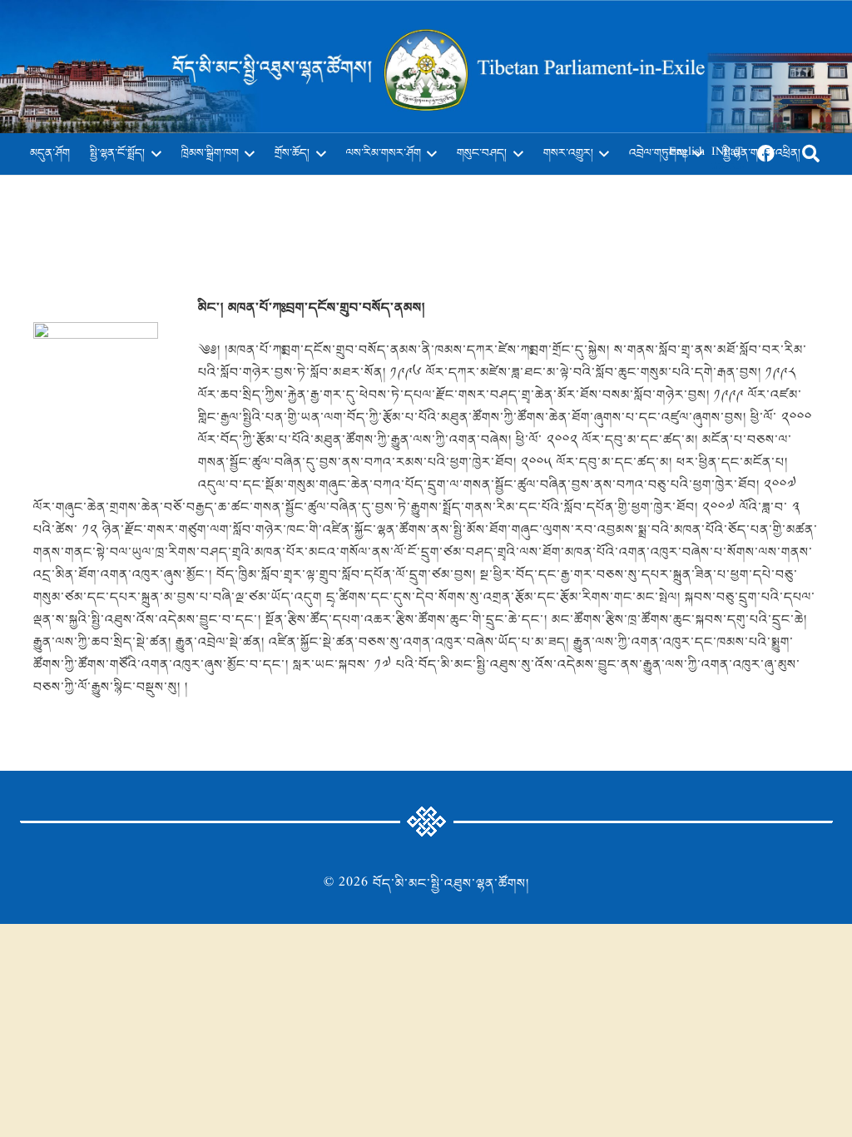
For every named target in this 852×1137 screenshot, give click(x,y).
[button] (153, 154)
